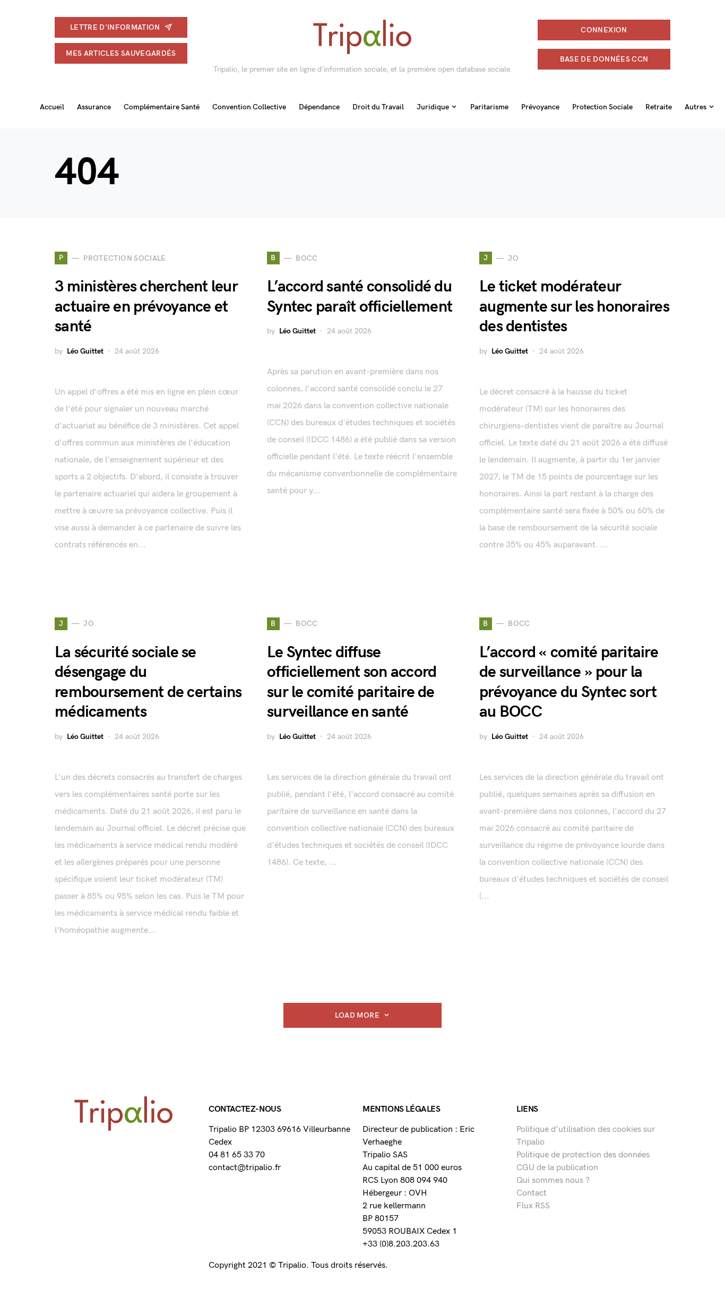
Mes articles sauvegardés (121, 53)
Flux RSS (533, 1206)
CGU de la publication (557, 1168)
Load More (357, 1015)
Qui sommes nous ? (553, 1180)
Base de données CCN (604, 59)
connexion (604, 30)
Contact (531, 1193)
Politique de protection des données (583, 1155)
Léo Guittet (85, 351)
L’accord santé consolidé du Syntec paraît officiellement (359, 296)
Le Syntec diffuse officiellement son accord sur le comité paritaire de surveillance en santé (351, 682)
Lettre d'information (115, 27)
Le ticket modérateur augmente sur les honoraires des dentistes (574, 306)
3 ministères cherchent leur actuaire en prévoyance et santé (146, 306)
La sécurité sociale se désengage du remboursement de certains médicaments (148, 682)
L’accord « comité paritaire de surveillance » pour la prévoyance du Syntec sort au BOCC (568, 682)
